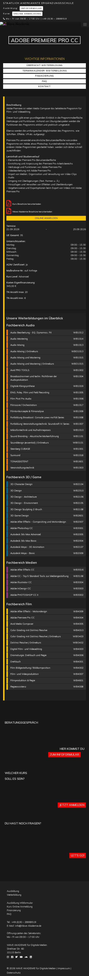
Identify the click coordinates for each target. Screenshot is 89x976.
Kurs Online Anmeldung (19, 906)
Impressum (64, 968)
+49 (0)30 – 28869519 (54, 19)
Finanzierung (44, 75)
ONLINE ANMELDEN (46, 218)
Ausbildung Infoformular (20, 902)
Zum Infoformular (64, 754)
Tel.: (21, 922)
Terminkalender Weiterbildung (44, 70)
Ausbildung (13, 891)
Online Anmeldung (27, 13)
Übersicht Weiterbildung (44, 65)
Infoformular (31, 8)
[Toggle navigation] (85, 24)
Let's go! (77, 855)
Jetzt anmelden (71, 805)
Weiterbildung (14, 894)
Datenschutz (13, 972)
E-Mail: (24, 925)
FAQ (44, 81)
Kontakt (44, 86)
